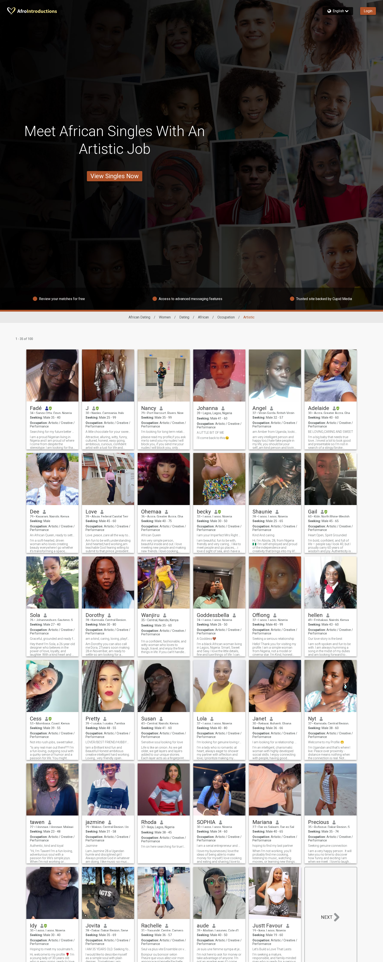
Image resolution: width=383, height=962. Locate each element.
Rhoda (148, 822)
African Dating (139, 317)
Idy (33, 926)
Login (368, 11)
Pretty (93, 719)
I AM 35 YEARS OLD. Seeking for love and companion (108, 949)
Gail (312, 512)
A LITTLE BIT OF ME (210, 432)
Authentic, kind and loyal (46, 845)
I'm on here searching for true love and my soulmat (163, 846)
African (203, 317)
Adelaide (318, 408)
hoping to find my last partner (272, 845)
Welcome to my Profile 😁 (326, 742)
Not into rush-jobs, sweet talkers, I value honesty (52, 742)
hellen (315, 615)
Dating (184, 317)
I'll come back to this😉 (213, 438)
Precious (318, 822)
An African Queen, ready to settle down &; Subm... (52, 535)
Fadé (36, 408)
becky (204, 512)
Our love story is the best (325, 638)
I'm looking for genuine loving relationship (219, 742)
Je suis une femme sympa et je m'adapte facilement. (219, 949)
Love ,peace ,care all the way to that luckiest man (108, 535)
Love (91, 512)
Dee (34, 512)
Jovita (93, 926)
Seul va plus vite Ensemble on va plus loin (163, 949)
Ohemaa (151, 512)
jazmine (95, 822)
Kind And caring (263, 535)
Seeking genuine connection (327, 845)
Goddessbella (213, 615)
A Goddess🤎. (207, 638)
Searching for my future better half (52, 431)
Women (165, 317)
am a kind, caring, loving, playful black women (108, 638)
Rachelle (151, 926)
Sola (35, 615)
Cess (35, 719)
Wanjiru (150, 615)
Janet (259, 719)
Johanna (207, 408)
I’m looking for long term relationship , (163, 431)
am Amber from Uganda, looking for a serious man (274, 431)
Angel (259, 408)
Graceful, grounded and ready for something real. (52, 638)
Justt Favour (267, 926)
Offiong (261, 615)
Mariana (262, 822)
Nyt (312, 719)
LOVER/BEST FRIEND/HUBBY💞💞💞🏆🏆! (108, 742)
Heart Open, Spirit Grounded (327, 535)
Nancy (148, 408)
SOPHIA (206, 822)
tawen (37, 822)
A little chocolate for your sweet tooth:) (108, 431)
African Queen (151, 535)
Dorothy (95, 615)
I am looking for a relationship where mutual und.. (274, 742)
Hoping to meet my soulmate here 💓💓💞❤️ (52, 949)
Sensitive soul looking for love (162, 742)
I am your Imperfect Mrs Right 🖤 (219, 535)
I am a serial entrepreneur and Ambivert (219, 845)
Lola (202, 719)
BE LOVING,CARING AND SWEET (330, 431)
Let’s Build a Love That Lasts (271, 949)
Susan (148, 719)
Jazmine (91, 845)
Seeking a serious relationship (273, 638)
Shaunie (262, 512)
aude (203, 926)
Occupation (226, 317)
